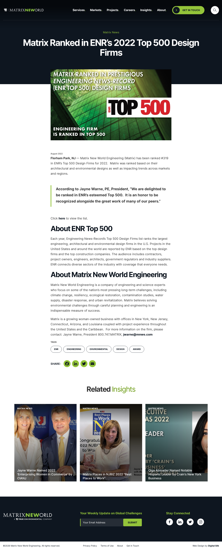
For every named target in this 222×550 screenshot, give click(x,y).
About (161, 10)
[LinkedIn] (75, 365)
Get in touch (191, 10)
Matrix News (24, 408)
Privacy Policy (90, 545)
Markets (95, 10)
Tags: (54, 342)
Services (79, 10)
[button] (215, 10)
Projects (112, 10)
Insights (146, 10)
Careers (129, 10)
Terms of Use (107, 545)
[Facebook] (67, 365)
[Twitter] (84, 365)
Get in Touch (133, 545)
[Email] (92, 365)
